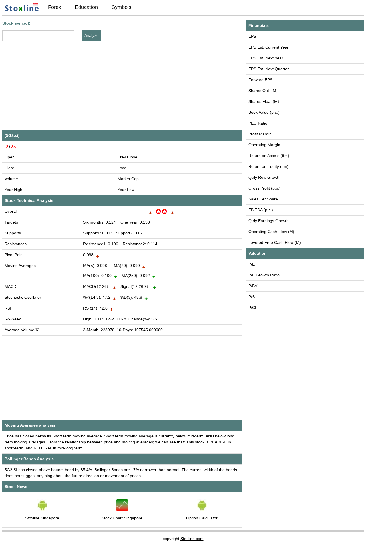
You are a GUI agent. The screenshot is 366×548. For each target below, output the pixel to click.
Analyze (91, 35)
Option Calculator (202, 518)
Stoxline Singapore (42, 518)
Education (86, 7)
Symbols (121, 7)
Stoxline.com (192, 538)
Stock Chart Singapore (122, 518)
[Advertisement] (122, 88)
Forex (54, 7)
